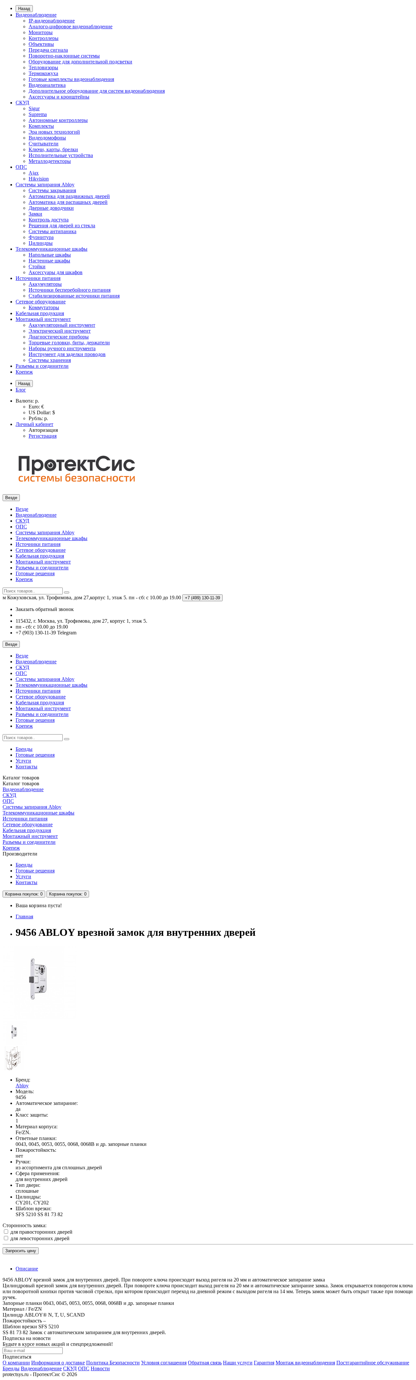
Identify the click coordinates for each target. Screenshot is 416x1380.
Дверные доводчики (51, 208)
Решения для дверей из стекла (62, 225)
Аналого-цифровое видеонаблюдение (70, 26)
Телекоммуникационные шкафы (51, 249)
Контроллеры (43, 38)
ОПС (21, 167)
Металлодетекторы (50, 161)
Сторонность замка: (24, 1225)
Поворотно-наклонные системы (64, 56)
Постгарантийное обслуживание (372, 1362)
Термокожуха (43, 73)
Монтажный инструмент (43, 319)
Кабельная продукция (40, 313)
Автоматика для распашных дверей (68, 202)
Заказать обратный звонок (45, 609)
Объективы (41, 44)
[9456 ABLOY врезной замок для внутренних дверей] (40, 1018)
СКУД (22, 102)
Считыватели (43, 143)
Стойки (37, 266)
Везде (22, 509)
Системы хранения (50, 360)
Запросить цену (20, 1250)
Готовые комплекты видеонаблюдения (71, 79)
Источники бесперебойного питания (69, 290)
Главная (24, 916)
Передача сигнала (48, 50)
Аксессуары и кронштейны (59, 97)
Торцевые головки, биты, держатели (69, 342)
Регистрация (43, 436)
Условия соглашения (164, 1362)
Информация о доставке (58, 1362)
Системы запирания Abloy (45, 184)
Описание (27, 1268)
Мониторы (41, 32)
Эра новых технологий (54, 132)
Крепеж (24, 372)
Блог (21, 389)
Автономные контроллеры (58, 120)
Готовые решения (35, 573)
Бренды (24, 749)
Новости (100, 1368)
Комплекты (41, 126)
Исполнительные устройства (61, 155)
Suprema (38, 114)
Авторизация (43, 430)
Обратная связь (205, 1362)
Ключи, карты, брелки (53, 149)
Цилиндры (41, 243)
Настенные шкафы (49, 260)
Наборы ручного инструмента (62, 348)
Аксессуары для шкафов (56, 272)
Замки (35, 214)
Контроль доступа (49, 219)
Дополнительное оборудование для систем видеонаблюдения (97, 91)
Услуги (23, 760)
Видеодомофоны (47, 137)
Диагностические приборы (59, 336)
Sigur (34, 108)
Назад (24, 8)
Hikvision (39, 178)
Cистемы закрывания (52, 190)
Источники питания (38, 278)
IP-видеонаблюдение (52, 20)
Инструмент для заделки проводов (67, 354)
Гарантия (264, 1362)
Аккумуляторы (45, 284)
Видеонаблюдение (36, 15)
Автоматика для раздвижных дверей (69, 196)
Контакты (26, 766)
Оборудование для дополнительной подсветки (80, 61)
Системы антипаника (52, 231)
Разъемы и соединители (42, 366)
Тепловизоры (43, 67)
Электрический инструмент (60, 331)
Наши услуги (238, 1362)
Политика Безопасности (113, 1362)
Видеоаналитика (47, 85)
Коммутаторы (44, 307)
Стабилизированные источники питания (74, 296)
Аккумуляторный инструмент (62, 325)
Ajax (34, 173)
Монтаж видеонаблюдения (305, 1362)
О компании (16, 1362)
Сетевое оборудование (41, 301)
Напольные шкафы (50, 255)
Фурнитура (41, 237)
